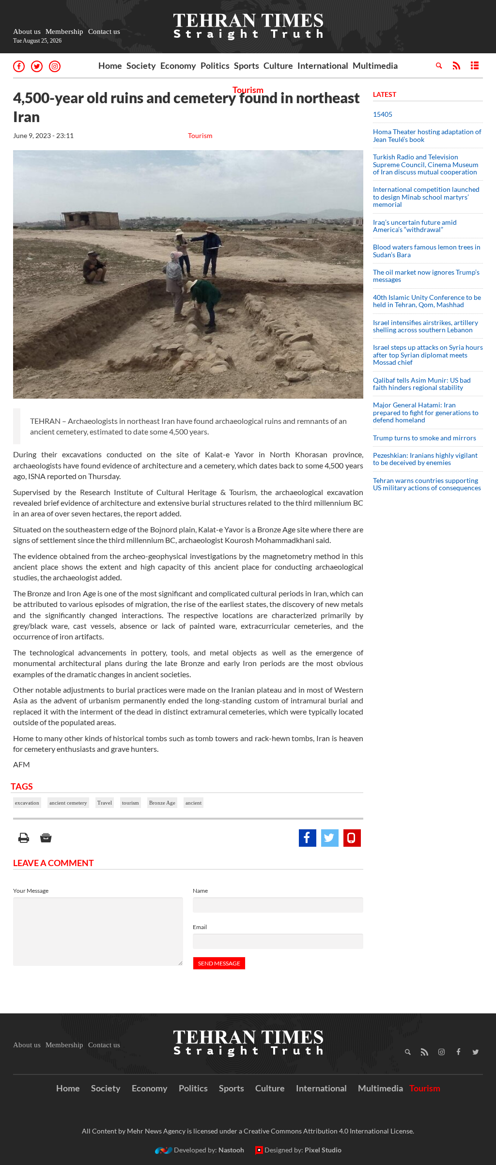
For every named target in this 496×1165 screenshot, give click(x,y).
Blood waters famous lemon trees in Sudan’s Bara (426, 250)
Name (200, 890)
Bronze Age (162, 803)
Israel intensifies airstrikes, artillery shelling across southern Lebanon (425, 326)
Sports (246, 65)
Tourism (248, 89)
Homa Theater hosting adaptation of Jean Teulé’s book (427, 135)
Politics (215, 65)
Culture (278, 65)
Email (200, 927)
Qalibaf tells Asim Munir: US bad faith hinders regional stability (422, 383)
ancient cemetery (68, 803)
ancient (194, 803)
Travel (104, 803)
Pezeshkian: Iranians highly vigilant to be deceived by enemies (425, 458)
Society (141, 65)
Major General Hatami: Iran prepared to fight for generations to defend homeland (426, 412)
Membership (64, 31)
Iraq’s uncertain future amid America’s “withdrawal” (415, 225)
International (322, 65)
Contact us (104, 31)
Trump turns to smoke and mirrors (424, 438)
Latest (384, 94)
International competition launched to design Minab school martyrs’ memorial (426, 196)
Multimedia (375, 65)
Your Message (30, 890)
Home (110, 65)
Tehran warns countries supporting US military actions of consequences (427, 484)
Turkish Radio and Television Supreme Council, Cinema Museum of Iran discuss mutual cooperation (426, 164)
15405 (382, 114)
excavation (27, 803)
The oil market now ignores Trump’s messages (426, 275)
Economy (178, 65)
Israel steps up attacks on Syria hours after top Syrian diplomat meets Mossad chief (428, 354)
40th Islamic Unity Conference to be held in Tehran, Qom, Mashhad (427, 301)
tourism (130, 803)
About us (27, 31)
